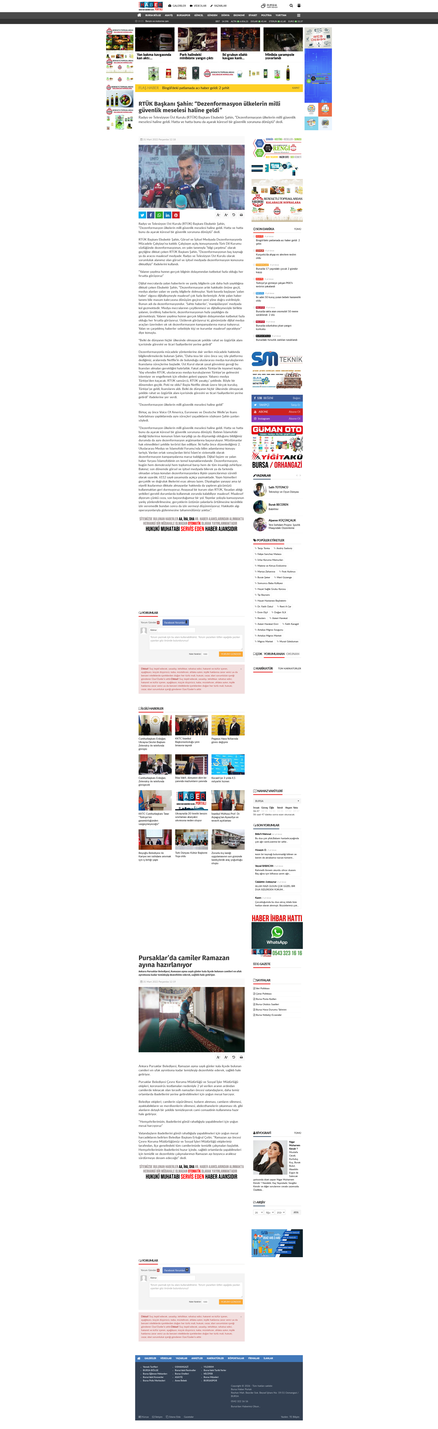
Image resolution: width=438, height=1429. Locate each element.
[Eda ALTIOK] (260, 490)
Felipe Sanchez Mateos (269, 554)
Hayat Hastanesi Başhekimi (271, 601)
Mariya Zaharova (266, 572)
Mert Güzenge (284, 577)
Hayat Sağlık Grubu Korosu (271, 589)
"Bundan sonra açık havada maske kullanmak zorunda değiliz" (174, 21)
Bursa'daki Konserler (153, 1377)
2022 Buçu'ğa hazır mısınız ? (284, 526)
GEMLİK (260, 251)
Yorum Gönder (150, 622)
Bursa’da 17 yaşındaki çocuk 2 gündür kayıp (277, 271)
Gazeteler (189, 1417)
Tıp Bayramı (263, 595)
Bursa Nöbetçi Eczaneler (269, 1015)
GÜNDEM (212, 15)
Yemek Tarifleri (150, 1367)
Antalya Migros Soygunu (270, 630)
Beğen (296, 398)
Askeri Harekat (280, 618)
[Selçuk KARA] (260, 524)
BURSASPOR (183, 15)
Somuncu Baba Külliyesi (270, 583)
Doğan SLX (280, 612)
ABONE (263, 411)
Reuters (261, 618)
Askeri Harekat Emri (267, 624)
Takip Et (295, 405)
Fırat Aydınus (288, 572)
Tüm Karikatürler (289, 668)
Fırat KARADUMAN (281, 503)
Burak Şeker (263, 577)
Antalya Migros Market (269, 636)
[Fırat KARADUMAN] (260, 507)
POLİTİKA (266, 15)
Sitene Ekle (174, 1417)
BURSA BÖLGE (153, 15)
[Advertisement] (192, 569)
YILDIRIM (209, 1367)
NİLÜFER (260, 307)
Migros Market (265, 641)
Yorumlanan (274, 654)
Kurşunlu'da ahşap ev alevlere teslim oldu (276, 256)
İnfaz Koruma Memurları (270, 560)
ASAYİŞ (169, 15)
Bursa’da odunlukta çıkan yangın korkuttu (273, 327)
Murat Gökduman (288, 641)
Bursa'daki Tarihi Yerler (215, 1370)
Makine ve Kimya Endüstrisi (271, 566)
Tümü (297, 229)
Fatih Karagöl (291, 624)
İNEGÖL (260, 293)
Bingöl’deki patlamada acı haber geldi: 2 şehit (195, 88)
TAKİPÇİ (263, 405)
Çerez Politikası (264, 994)
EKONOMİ (239, 15)
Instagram (263, 418)
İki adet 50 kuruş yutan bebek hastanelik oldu (278, 299)
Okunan (292, 654)
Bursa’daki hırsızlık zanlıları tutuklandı (276, 340)
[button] (277, 801)
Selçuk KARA (277, 522)
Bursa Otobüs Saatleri (267, 1004)
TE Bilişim (294, 1417)
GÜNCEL (198, 15)
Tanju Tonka (263, 548)
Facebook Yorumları (175, 623)
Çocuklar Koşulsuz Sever (282, 492)
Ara (296, 1212)
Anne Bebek (181, 1381)
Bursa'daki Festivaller (185, 1370)
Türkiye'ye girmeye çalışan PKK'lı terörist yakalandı (274, 285)
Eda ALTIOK (276, 487)
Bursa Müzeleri (211, 1377)
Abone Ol (294, 411)
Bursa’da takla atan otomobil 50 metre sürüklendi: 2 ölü (277, 313)
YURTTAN (281, 15)
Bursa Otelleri (182, 1374)
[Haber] (139, 15)
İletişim (158, 1417)
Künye (145, 1417)
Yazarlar (263, 475)
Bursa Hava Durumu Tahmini (271, 1010)
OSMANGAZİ (262, 265)
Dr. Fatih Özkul (265, 606)
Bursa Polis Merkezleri (154, 1381)
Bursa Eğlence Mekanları (155, 1374)
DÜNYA (225, 15)
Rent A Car (285, 606)
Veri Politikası (262, 988)
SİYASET (253, 15)
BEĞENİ (265, 398)
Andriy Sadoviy (284, 548)
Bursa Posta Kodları (266, 999)
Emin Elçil (262, 612)
